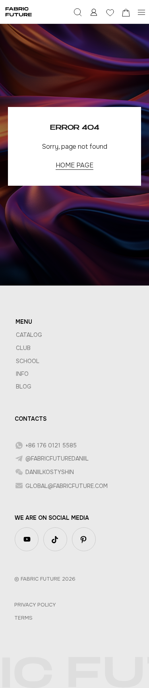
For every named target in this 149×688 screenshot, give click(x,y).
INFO (22, 373)
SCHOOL (27, 361)
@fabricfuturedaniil (57, 458)
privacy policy (35, 604)
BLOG (23, 386)
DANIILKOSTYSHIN (49, 472)
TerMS (23, 617)
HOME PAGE (74, 165)
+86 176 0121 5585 (51, 445)
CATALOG (29, 334)
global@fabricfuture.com (66, 486)
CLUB (23, 348)
